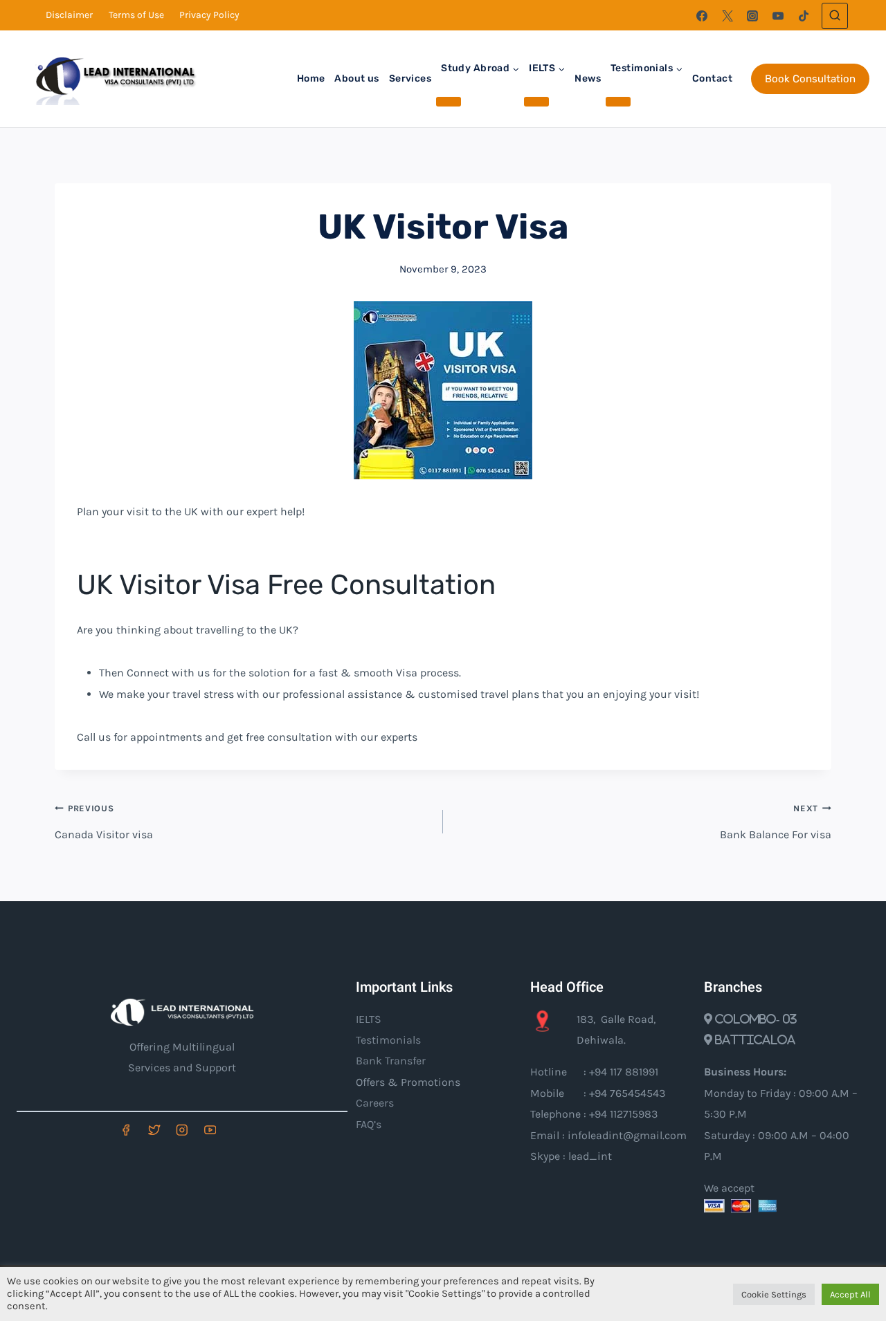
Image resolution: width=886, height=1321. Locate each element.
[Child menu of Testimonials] (618, 102)
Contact (712, 78)
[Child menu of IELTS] (536, 102)
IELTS (368, 1019)
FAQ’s (368, 1124)
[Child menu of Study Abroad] (448, 102)
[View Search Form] (835, 16)
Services (410, 78)
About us (356, 78)
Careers (375, 1102)
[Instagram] (752, 16)
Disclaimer (69, 15)
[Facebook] (702, 16)
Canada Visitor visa (104, 821)
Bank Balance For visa (775, 821)
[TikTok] (804, 16)
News (588, 78)
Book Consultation (810, 79)
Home (311, 78)
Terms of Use (136, 15)
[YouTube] (778, 16)
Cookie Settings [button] (773, 1294)
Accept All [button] (850, 1294)
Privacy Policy (209, 15)
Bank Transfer (391, 1060)
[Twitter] (727, 16)
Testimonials (388, 1039)
